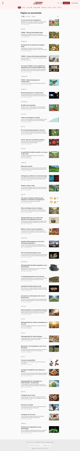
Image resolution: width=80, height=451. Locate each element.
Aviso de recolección (49, 442)
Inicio (19, 7)
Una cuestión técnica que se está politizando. (30, 201)
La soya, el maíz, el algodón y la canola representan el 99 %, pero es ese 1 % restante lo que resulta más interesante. (34, 120)
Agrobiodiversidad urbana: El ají (31, 286)
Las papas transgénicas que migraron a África (33, 370)
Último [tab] (23, 16)
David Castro (26, 24)
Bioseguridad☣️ (36, 7)
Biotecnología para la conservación (32, 92)
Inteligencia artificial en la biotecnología (34, 176)
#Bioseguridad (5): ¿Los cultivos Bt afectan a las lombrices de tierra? (31, 218)
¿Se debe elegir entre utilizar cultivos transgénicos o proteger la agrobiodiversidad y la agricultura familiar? (34, 338)
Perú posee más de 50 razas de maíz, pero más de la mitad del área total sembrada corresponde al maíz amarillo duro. (34, 168)
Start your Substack (35, 445)
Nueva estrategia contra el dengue (31, 208)
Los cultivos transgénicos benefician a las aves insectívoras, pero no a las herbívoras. (33, 326)
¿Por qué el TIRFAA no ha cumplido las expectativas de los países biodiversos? (33, 58)
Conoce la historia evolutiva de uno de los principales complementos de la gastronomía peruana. (32, 417)
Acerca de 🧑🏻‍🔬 (29, 7)
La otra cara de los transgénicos (31, 20)
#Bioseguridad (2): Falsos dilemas (31, 336)
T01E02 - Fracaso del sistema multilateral (34, 56)
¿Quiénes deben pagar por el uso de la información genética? (32, 242)
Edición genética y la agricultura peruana (34, 310)
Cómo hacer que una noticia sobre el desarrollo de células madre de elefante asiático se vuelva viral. (33, 407)
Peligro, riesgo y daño (28, 185)
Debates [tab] (33, 16)
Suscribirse (66, 3)
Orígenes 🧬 (43, 7)
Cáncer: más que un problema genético (33, 139)
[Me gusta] (22, 73)
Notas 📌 (49, 7)
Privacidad (38, 442)
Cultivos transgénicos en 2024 (30, 117)
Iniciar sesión (74, 3)
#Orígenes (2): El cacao (28, 395)
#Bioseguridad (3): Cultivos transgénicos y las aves (34, 323)
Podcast (23, 7)
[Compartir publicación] (61, 3)
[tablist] (28, 16)
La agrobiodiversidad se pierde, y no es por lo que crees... (34, 153)
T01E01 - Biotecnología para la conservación (30, 80)
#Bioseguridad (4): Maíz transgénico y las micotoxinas (34, 266)
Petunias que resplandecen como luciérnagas (31, 427)
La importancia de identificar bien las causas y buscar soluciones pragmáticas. (32, 156)
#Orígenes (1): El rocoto (28, 414)
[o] (54, 35)
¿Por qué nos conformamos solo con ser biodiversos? (33, 296)
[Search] (58, 3)
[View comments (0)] (30, 26)
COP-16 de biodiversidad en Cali (31, 253)
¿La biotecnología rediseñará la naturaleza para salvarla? (33, 83)
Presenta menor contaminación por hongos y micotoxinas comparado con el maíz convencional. (33, 269)
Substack (34, 448)
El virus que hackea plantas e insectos (33, 130)
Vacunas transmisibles (28, 360)
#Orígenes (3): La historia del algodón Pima (32, 45)
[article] (40, 23)
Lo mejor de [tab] (28, 16)
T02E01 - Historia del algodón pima (32, 32)
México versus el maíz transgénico (32, 229)
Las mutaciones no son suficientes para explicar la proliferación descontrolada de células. (31, 142)
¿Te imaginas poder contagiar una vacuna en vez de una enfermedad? (33, 362)
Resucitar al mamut (27, 405)
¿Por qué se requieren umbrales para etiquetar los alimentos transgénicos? (32, 198)
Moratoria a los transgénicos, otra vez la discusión (33, 346)
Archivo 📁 (59, 7)
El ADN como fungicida (28, 105)
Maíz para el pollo (26, 166)
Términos (43, 442)
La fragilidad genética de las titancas (32, 276)
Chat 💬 (54, 7)
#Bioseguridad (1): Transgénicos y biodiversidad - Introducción (31, 381)
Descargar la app (46, 445)
